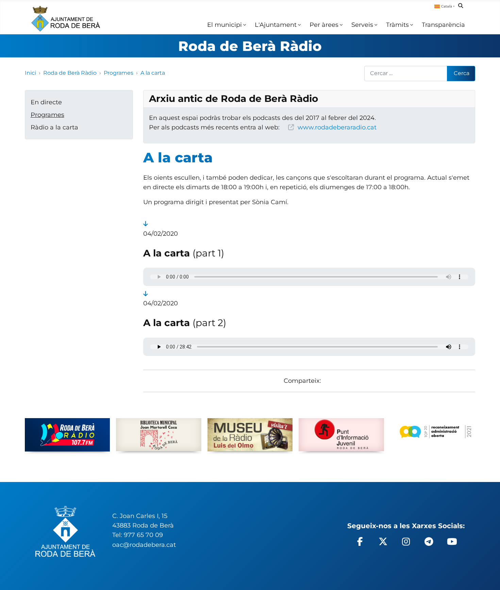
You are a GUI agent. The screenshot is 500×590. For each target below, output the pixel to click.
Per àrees (324, 24)
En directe (46, 102)
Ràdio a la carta (54, 127)
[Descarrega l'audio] (145, 223)
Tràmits (397, 24)
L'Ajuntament (276, 24)
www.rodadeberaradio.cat (337, 127)
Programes (47, 114)
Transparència (443, 24)
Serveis (362, 24)
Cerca (461, 73)
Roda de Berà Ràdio (250, 46)
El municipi (224, 24)
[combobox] (406, 73)
